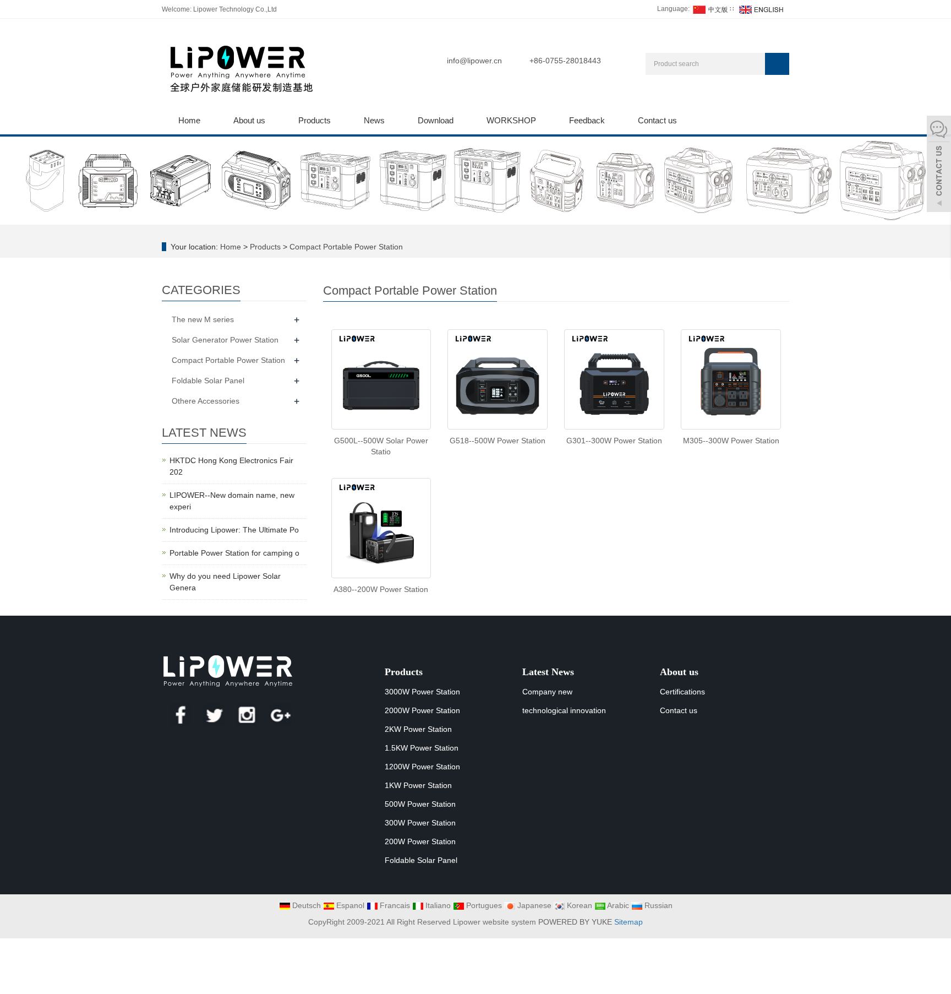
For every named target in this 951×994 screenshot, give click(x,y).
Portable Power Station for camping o (234, 552)
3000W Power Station (422, 691)
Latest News (548, 671)
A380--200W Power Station (381, 589)
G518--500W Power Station (497, 440)
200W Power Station (420, 841)
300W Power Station (420, 822)
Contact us (657, 120)
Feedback (587, 120)
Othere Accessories (205, 400)
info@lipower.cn (474, 60)
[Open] (939, 165)
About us (249, 120)
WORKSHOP (511, 120)
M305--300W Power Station (731, 440)
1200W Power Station (422, 766)
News (374, 120)
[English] (760, 9)
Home (189, 120)
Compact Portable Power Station (345, 246)
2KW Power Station (418, 729)
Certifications (682, 691)
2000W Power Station (422, 710)
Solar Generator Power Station (225, 339)
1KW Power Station (418, 785)
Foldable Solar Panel (208, 380)
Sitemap (628, 921)
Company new (547, 691)
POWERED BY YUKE (576, 921)
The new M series (203, 319)
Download (435, 120)
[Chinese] (709, 9)
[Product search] (777, 64)
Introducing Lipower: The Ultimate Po (234, 529)
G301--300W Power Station (614, 440)
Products (314, 120)
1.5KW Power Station (421, 747)
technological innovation (564, 710)
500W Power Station (420, 804)
